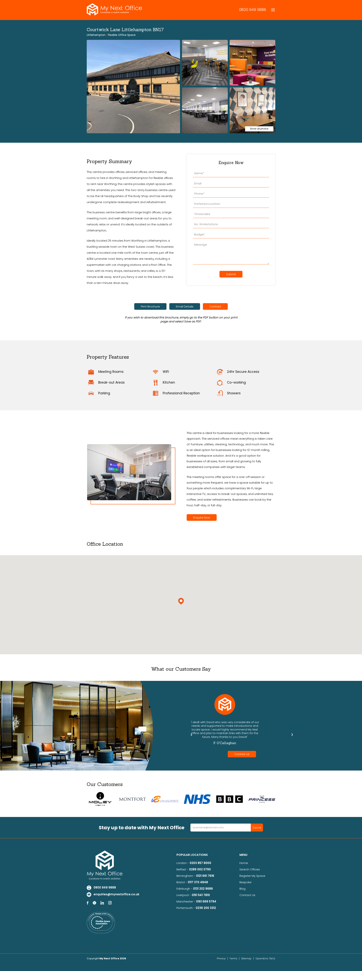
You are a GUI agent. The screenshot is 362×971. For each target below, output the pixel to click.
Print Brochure (150, 306)
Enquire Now (201, 517)
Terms (233, 958)
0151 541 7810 (201, 895)
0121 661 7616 (206, 876)
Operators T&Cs (265, 958)
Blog (242, 889)
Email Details (184, 306)
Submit (231, 274)
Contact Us (247, 895)
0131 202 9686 (203, 889)
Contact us (241, 754)
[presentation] (191, 734)
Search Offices (249, 869)
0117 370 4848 (198, 882)
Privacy (221, 958)
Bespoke (245, 882)
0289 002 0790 (200, 869)
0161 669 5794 (206, 901)
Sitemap (246, 958)
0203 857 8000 (200, 863)
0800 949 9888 (252, 9)
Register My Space (252, 876)
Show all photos (259, 128)
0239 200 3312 (206, 908)
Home (243, 863)
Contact (215, 306)
